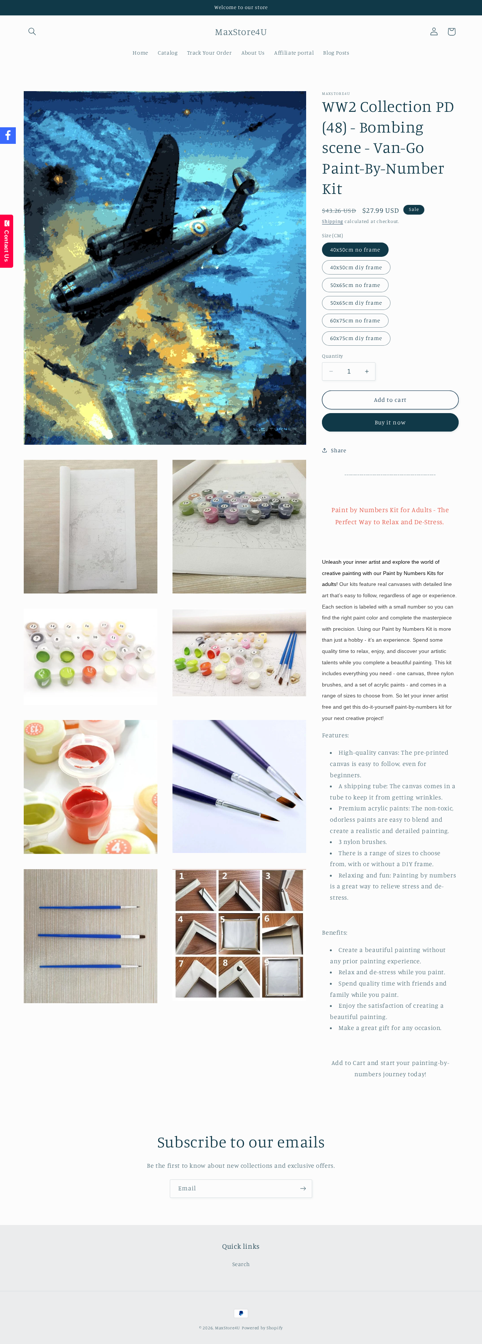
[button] (32, 31)
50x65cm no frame (355, 285)
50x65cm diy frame (356, 302)
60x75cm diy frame (356, 338)
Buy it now (390, 422)
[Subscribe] (303, 1188)
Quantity (332, 356)
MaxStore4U (227, 1327)
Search (241, 1264)
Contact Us (6, 244)
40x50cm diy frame (356, 267)
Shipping (332, 221)
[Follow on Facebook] (8, 135)
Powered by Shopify (262, 1327)
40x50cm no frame (355, 249)
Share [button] (338, 450)
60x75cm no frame (355, 320)
